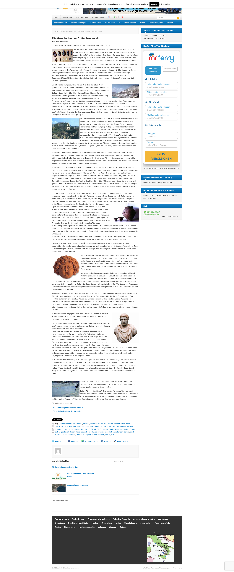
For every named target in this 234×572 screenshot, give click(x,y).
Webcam (112, 527)
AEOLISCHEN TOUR (112, 23)
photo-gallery (146, 523)
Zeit (112, 435)
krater (71, 429)
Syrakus (58, 435)
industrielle (89, 426)
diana (128, 424)
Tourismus (71, 435)
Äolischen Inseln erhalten (144, 519)
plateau (58, 432)
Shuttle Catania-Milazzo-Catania (155, 36)
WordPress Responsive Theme (153, 568)
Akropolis (78, 424)
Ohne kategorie (130, 523)
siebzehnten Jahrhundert (114, 432)
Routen (58, 527)
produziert (65, 432)
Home (56, 18)
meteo (142, 23)
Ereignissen (60, 523)
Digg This (107, 442)
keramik (130, 426)
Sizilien (126, 432)
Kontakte (64, 429)
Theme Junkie (177, 568)
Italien (114, 426)
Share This (75, 442)
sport (132, 432)
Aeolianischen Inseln (67, 424)
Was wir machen (82, 18)
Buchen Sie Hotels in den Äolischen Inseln (80, 475)
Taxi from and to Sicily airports (154, 38)
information (98, 426)
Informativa (164, 4)
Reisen (72, 432)
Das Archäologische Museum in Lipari (68, 408)
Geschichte (59, 426)
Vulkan (94, 435)
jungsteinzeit (121, 426)
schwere (101, 432)
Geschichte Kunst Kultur (68, 31)
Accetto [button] (154, 4)
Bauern (93, 424)
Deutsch (170, 23)
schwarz (94, 432)
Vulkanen (102, 527)
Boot (105, 424)
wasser (107, 435)
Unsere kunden (98, 18)
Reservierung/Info (156, 23)
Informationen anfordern (169, 217)
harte (66, 426)
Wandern (101, 435)
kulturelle (77, 429)
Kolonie (58, 429)
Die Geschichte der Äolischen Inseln (66, 467)
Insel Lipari (107, 426)
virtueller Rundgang (83, 435)
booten (110, 424)
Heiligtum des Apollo (76, 426)
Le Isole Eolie (61, 568)
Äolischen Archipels (78, 23)
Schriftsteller (85, 432)
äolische (86, 424)
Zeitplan (123, 527)
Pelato (132, 429)
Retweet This (60, 442)
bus (123, 424)
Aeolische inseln (60, 23)
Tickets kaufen (70, 527)
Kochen (95, 523)
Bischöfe (99, 424)
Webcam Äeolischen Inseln (77, 485)
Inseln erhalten (130, 23)
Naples (111, 429)
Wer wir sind (67, 18)
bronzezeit (117, 424)
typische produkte (87, 527)
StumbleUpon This (91, 442)
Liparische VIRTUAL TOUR (91, 429)
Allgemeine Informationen (99, 519)
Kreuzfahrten (95, 23)
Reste (78, 432)
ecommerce (163, 519)
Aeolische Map (78, 519)
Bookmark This (122, 442)
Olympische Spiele (122, 429)
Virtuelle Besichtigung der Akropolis (67, 411)
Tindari (64, 435)
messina (105, 429)
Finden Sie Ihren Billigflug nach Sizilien (157, 183)
